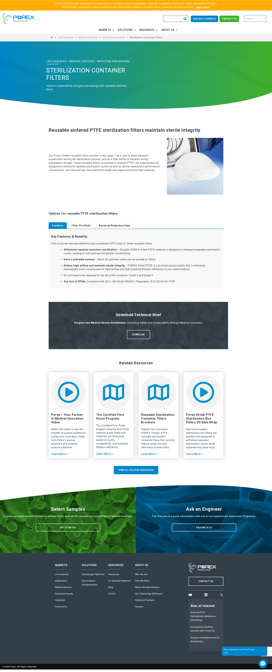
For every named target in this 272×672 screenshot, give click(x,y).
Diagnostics (61, 581)
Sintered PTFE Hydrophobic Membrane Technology (203, 616)
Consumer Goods (64, 593)
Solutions (125, 29)
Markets (105, 29)
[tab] (58, 225)
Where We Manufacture (147, 587)
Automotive (61, 606)
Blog (110, 587)
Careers (139, 606)
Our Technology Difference (149, 593)
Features (57, 225)
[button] (262, 663)
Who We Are (141, 574)
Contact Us (229, 18)
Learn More (58, 454)
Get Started (68, 527)
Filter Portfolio (81, 225)
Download (138, 334)
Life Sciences (65, 37)
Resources (147, 29)
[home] (22, 18)
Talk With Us (204, 527)
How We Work (142, 581)
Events (111, 593)
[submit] (185, 19)
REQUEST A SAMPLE (204, 18)
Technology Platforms (93, 574)
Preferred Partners (145, 600)
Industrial (60, 600)
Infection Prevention (113, 37)
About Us (167, 29)
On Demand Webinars (119, 581)
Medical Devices (88, 37)
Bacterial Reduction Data (114, 225)
